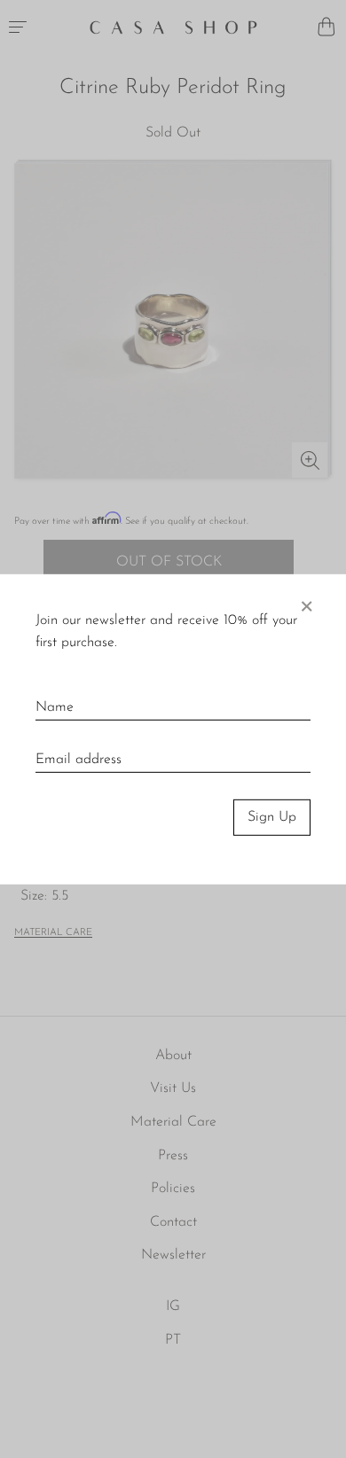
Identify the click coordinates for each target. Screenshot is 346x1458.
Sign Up (272, 817)
